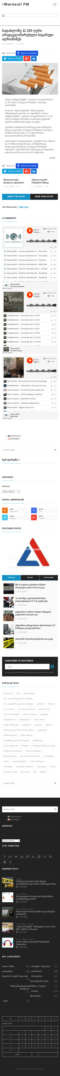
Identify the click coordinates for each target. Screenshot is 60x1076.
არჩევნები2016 (9, 720)
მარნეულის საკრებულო (12, 751)
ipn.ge (52, 158)
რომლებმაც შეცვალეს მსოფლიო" (20, 987)
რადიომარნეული (20, 761)
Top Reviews (49, 577)
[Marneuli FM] (15, 4)
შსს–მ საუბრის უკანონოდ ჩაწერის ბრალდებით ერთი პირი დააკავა (30, 586)
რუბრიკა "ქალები (38, 986)
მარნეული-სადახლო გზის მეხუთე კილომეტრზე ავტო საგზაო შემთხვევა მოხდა (36, 882)
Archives (6, 486)
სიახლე (19, 879)
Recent (30, 577)
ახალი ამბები (39, 720)
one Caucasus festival (26, 709)
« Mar (17, 1054)
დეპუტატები (42, 730)
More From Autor (44, 196)
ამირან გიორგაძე (30, 714)
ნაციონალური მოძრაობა (30, 756)
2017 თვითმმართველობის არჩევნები (18, 704)
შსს (35, 772)
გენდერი (48, 725)
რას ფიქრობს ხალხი (39, 981)
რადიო (6, 761)
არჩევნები (44, 714)
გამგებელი (26, 725)
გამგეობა (38, 725)
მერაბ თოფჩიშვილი (34, 751)
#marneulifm (8, 693)
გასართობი (36, 971)
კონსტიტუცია (37, 740)
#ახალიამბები (29, 693)
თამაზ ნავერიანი (10, 735)
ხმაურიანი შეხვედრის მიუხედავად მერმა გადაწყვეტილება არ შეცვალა (30, 550)
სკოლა (53, 767)
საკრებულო (8, 767)
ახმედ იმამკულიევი (11, 725)
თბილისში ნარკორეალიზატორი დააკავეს (34, 639)
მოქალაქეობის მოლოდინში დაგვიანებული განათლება (35, 912)
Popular (11, 577)
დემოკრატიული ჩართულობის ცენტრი (18, 730)
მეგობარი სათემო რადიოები (15, 976)
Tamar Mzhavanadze (11, 714)
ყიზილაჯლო (26, 772)
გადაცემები (7, 971)
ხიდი (5, 1001)
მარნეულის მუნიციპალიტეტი (44, 746)
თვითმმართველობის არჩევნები (16, 740)
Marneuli (51, 704)
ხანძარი (43, 772)
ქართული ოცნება (10, 772)
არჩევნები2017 (25, 720)
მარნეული (25, 746)
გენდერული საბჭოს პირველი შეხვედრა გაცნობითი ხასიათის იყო (33, 613)
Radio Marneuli (44, 709)
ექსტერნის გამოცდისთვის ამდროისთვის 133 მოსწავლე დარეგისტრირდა (35, 626)
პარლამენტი (48, 756)
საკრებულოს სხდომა (24, 767)
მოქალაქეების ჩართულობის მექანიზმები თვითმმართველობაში (34, 897)
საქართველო (41, 767)
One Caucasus (9, 709)
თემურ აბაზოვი (26, 735)
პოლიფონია (36, 976)
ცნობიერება (35, 996)
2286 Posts (23, 207)
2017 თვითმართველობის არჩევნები (18, 699)
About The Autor (16, 196)
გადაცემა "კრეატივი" (41, 966)
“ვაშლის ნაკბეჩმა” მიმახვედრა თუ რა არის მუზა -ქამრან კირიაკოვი (35, 928)
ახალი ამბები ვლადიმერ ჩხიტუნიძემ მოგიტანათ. (32, 943)
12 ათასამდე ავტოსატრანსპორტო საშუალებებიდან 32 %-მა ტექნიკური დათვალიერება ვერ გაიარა (31, 601)
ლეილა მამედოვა (10, 746)
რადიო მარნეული (37, 761)
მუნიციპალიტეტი (10, 756)
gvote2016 (41, 704)
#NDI (18, 693)
